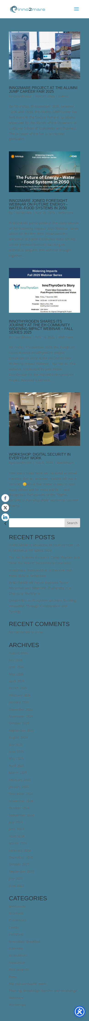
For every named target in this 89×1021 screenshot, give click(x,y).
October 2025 (19, 723)
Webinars (65, 212)
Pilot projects (19, 969)
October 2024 (19, 808)
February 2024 (20, 850)
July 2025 (16, 744)
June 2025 (16, 751)
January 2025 (19, 787)
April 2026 (16, 681)
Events (63, 96)
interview (16, 948)
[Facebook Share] (5, 498)
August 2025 (18, 737)
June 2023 (16, 885)
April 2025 (16, 765)
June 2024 (16, 829)
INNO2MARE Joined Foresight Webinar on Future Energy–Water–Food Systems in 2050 (38, 204)
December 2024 (21, 794)
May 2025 (16, 758)
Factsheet (16, 934)
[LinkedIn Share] (5, 517)
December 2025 (21, 709)
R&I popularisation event (28, 983)
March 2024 (18, 843)
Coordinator (22, 96)
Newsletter (17, 962)
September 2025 (21, 730)
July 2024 (16, 822)
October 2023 (19, 864)
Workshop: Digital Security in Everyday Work (40, 456)
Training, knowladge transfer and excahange (43, 990)
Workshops (65, 462)
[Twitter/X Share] (5, 508)
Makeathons (18, 955)
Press (13, 977)
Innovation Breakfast (24, 941)
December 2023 (21, 857)
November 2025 (21, 716)
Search (72, 523)
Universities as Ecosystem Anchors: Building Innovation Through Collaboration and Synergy (42, 606)
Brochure (16, 913)
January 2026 (19, 702)
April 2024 (16, 836)
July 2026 (16, 660)
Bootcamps (17, 906)
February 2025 (20, 780)
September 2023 (21, 871)
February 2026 (20, 695)
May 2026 (16, 674)
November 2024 (21, 801)
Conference (17, 920)
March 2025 (18, 773)
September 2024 (21, 815)
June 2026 (16, 667)
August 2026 (18, 653)
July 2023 (16, 878)
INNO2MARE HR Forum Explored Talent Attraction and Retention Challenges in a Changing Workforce (40, 588)
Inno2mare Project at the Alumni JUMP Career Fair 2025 (43, 89)
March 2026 (18, 688)
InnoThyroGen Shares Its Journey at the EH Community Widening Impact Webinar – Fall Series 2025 (41, 326)
